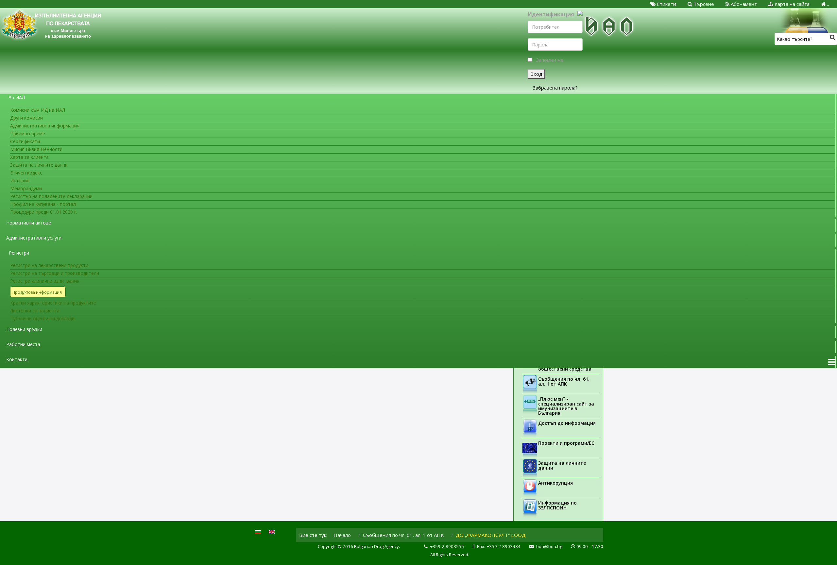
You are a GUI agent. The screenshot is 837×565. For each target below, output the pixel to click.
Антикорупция (555, 483)
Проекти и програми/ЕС (566, 443)
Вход (536, 74)
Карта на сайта (791, 4)
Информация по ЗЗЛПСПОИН (557, 505)
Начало (342, 535)
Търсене (703, 4)
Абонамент (743, 4)
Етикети (666, 4)
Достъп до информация (567, 423)
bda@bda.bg (549, 546)
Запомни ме (550, 60)
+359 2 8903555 (447, 546)
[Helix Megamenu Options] (831, 362)
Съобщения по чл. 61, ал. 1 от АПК (563, 381)
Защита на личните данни (562, 465)
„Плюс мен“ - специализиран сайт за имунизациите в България (566, 406)
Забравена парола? (555, 87)
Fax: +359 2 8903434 (499, 546)
